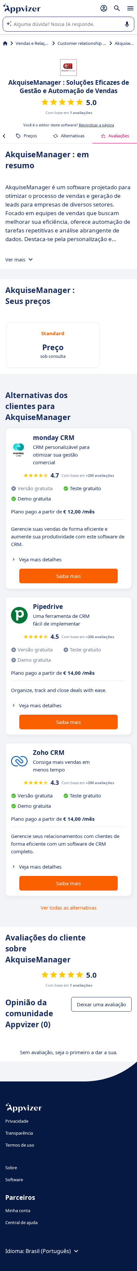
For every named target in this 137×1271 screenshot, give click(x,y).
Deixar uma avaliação (101, 1004)
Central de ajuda (21, 1222)
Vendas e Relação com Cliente (33, 43)
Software (14, 1180)
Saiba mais (68, 576)
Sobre (11, 1168)
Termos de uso (19, 1145)
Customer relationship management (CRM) (82, 43)
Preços (30, 136)
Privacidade (16, 1121)
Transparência (19, 1133)
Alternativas (72, 136)
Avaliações (118, 136)
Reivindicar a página (96, 124)
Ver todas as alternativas (68, 907)
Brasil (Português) (48, 1251)
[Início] (5, 43)
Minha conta (17, 1210)
